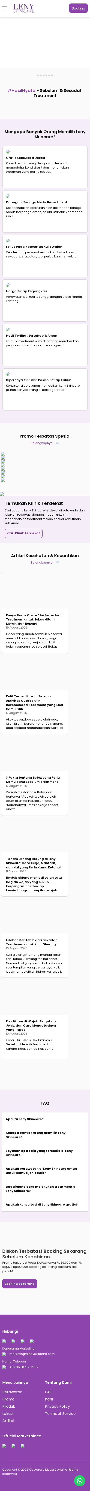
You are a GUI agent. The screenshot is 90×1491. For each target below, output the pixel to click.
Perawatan (12, 1392)
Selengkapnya (42, 443)
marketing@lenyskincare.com (32, 1354)
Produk (8, 1406)
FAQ (49, 1392)
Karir (49, 1399)
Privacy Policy (57, 1406)
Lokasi (7, 1413)
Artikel (8, 1420)
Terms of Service (60, 1413)
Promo (8, 1399)
